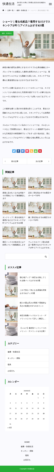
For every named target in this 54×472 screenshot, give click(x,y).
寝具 (9, 365)
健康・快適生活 (7, 33)
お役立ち (11, 371)
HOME (27, 442)
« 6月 (10, 428)
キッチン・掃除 (14, 358)
